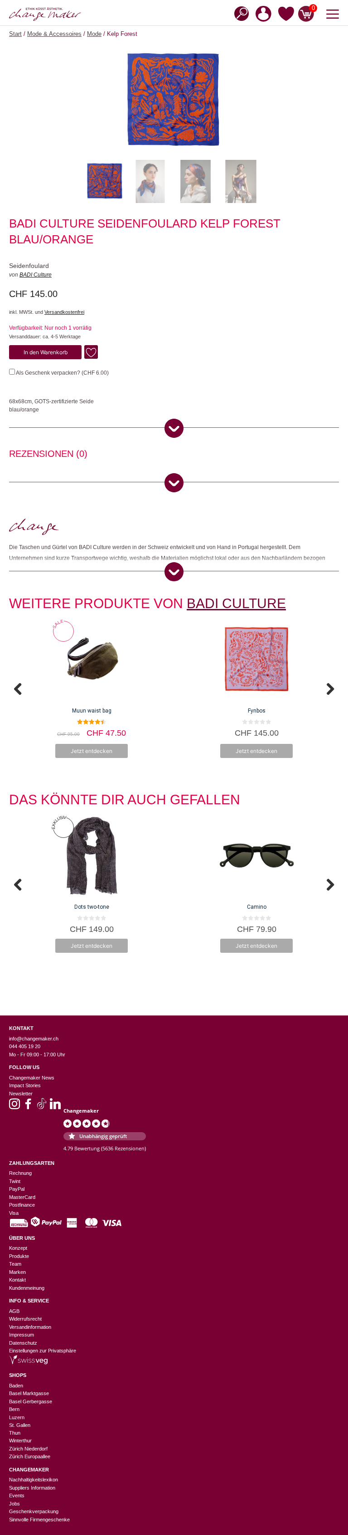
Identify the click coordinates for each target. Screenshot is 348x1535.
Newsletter (21, 1093)
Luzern (16, 1417)
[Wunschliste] (286, 15)
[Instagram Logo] (14, 1106)
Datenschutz (23, 1343)
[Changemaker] (45, 14)
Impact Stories (25, 1085)
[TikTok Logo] (41, 1106)
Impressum (21, 1334)
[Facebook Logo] (28, 1106)
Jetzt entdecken (91, 751)
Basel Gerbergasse (30, 1401)
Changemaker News (31, 1077)
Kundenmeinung (26, 1288)
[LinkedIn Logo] (55, 1106)
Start (15, 33)
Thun (14, 1433)
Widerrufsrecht (25, 1319)
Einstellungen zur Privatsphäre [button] (42, 1350)
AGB (14, 1311)
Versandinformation (30, 1327)
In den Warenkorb (46, 352)
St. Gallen (19, 1425)
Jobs (14, 1503)
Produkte (19, 1256)
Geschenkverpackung (33, 1511)
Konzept (18, 1248)
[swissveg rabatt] (28, 1362)
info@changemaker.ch (33, 1038)
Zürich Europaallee (29, 1456)
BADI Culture (35, 275)
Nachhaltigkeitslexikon (33, 1479)
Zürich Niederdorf (28, 1448)
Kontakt (17, 1279)
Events (16, 1495)
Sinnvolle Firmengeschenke (39, 1519)
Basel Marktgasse (29, 1393)
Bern (14, 1409)
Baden (16, 1385)
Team (15, 1264)
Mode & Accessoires (54, 33)
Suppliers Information (32, 1487)
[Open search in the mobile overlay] (238, 13)
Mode (94, 33)
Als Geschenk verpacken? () (62, 373)
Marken (17, 1272)
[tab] (48, 455)
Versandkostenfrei (64, 312)
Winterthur (20, 1440)
